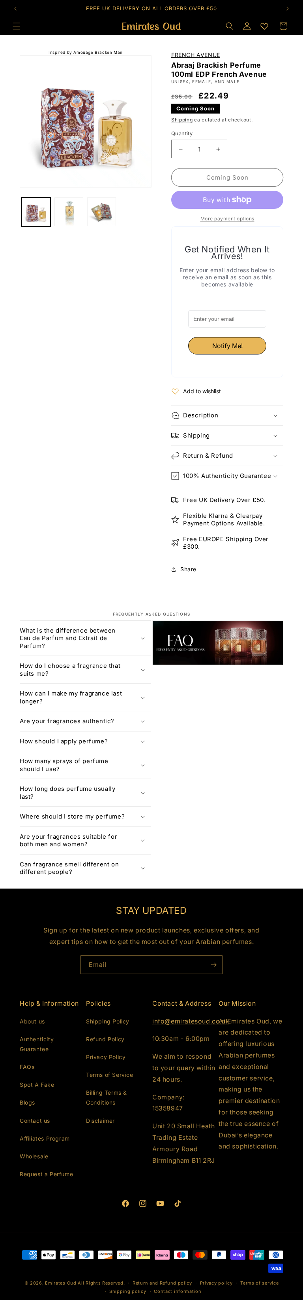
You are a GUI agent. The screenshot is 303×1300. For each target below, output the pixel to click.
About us (32, 1021)
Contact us (35, 1120)
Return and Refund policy (162, 1283)
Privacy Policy (105, 1057)
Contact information (177, 1291)
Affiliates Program (45, 1138)
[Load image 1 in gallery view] (36, 211)
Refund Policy (105, 1039)
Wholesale (34, 1156)
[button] (229, 26)
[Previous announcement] (15, 8)
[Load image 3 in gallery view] (101, 211)
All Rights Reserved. (101, 1283)
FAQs (27, 1066)
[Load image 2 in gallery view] (68, 211)
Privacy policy (216, 1283)
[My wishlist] (264, 26)
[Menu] (16, 26)
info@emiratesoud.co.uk (190, 1021)
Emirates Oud (60, 1283)
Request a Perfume (46, 1174)
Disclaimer (100, 1120)
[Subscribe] (213, 964)
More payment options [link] (227, 219)
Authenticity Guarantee (37, 1044)
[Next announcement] (287, 8)
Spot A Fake (37, 1084)
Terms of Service (109, 1074)
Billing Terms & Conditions (106, 1097)
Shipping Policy (107, 1021)
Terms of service (259, 1283)
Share (188, 569)
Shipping (182, 120)
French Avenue (195, 54)
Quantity (182, 133)
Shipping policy (127, 1291)
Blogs (27, 1102)
